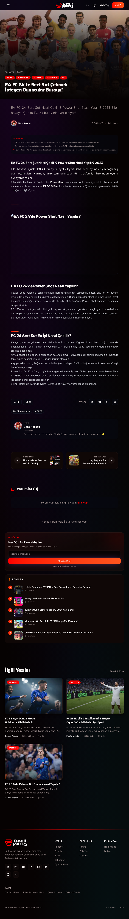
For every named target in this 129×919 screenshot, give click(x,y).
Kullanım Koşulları (73, 892)
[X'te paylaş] (92, 402)
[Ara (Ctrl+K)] (87, 5)
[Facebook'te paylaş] (100, 402)
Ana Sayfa (9, 72)
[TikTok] (31, 867)
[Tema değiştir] (94, 5)
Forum (82, 846)
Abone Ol (66, 561)
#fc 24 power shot (21, 411)
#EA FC (38, 411)
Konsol (38, 77)
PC (63, 77)
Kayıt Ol (118, 5)
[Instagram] (16, 867)
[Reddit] (8, 874)
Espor (57, 855)
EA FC (20, 72)
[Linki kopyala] (115, 402)
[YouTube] (23, 867)
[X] (8, 867)
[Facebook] (38, 867)
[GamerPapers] (64, 5)
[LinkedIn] (46, 867)
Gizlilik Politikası (12, 892)
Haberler (23, 77)
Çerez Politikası (55, 892)
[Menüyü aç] (8, 5)
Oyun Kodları (61, 864)
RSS (122, 907)
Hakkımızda (110, 846)
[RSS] (16, 874)
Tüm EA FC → (117, 671)
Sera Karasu (32, 427)
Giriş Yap (104, 5)
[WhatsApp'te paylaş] (107, 402)
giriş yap (82, 502)
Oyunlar (52, 77)
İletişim (107, 851)
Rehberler (59, 860)
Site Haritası (111, 907)
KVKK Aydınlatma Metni (33, 892)
